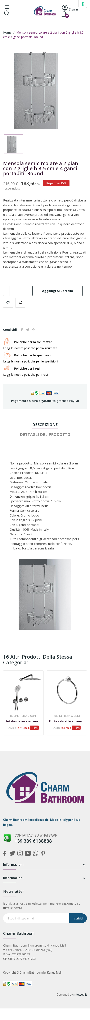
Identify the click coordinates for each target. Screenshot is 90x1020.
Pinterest (33, 330)
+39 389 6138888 (33, 841)
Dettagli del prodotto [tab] (45, 434)
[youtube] (27, 853)
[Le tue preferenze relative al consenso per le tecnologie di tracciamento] (83, 4)
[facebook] (4, 853)
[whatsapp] (35, 853)
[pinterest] (43, 853)
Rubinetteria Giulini (23, 716)
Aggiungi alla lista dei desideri (8, 303)
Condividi (22, 330)
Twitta (28, 330)
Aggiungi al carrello (57, 291)
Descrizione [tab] (45, 424)
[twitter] (12, 853)
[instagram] (20, 853)
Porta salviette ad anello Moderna (67, 721)
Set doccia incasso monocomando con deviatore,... (23, 721)
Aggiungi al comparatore (20, 303)
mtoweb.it (80, 994)
